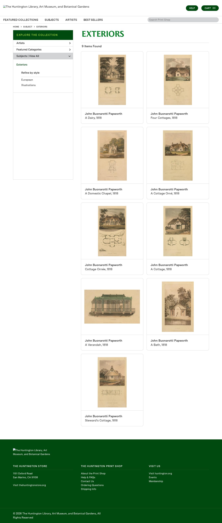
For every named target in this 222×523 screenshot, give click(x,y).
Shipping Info (88, 489)
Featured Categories (28, 49)
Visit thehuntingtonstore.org (29, 485)
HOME (16, 27)
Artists (20, 43)
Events (153, 477)
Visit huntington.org (160, 473)
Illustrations (28, 85)
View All (34, 56)
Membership (156, 481)
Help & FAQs (88, 477)
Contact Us (87, 481)
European (27, 79)
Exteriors (21, 64)
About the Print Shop (93, 473)
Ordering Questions (92, 485)
